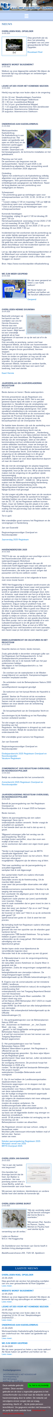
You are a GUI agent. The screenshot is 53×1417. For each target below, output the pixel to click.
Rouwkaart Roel (35, 52)
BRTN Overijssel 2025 (12, 1146)
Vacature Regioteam (11, 758)
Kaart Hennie (8, 373)
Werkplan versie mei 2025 (14, 1143)
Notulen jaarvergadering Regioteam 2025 (21, 1141)
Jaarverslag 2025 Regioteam (15, 539)
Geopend (32, 299)
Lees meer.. (7, 1286)
